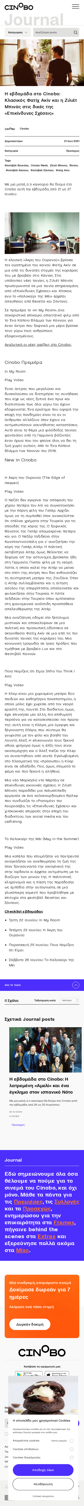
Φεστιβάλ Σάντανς (42, 170)
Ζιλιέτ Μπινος (58, 165)
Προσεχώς (72, 150)
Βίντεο (74, 165)
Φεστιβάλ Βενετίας (16, 165)
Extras (47, 1236)
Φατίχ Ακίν (63, 170)
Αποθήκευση (43, 1484)
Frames (64, 1222)
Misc (22, 1250)
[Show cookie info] (71, 1441)
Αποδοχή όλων (43, 1470)
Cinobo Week (39, 165)
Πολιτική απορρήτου (43, 1496)
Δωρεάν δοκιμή (29, 1324)
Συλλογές (67, 1202)
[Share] (76, 47)
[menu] (75, 6)
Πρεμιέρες (28, 1202)
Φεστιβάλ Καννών (17, 170)
